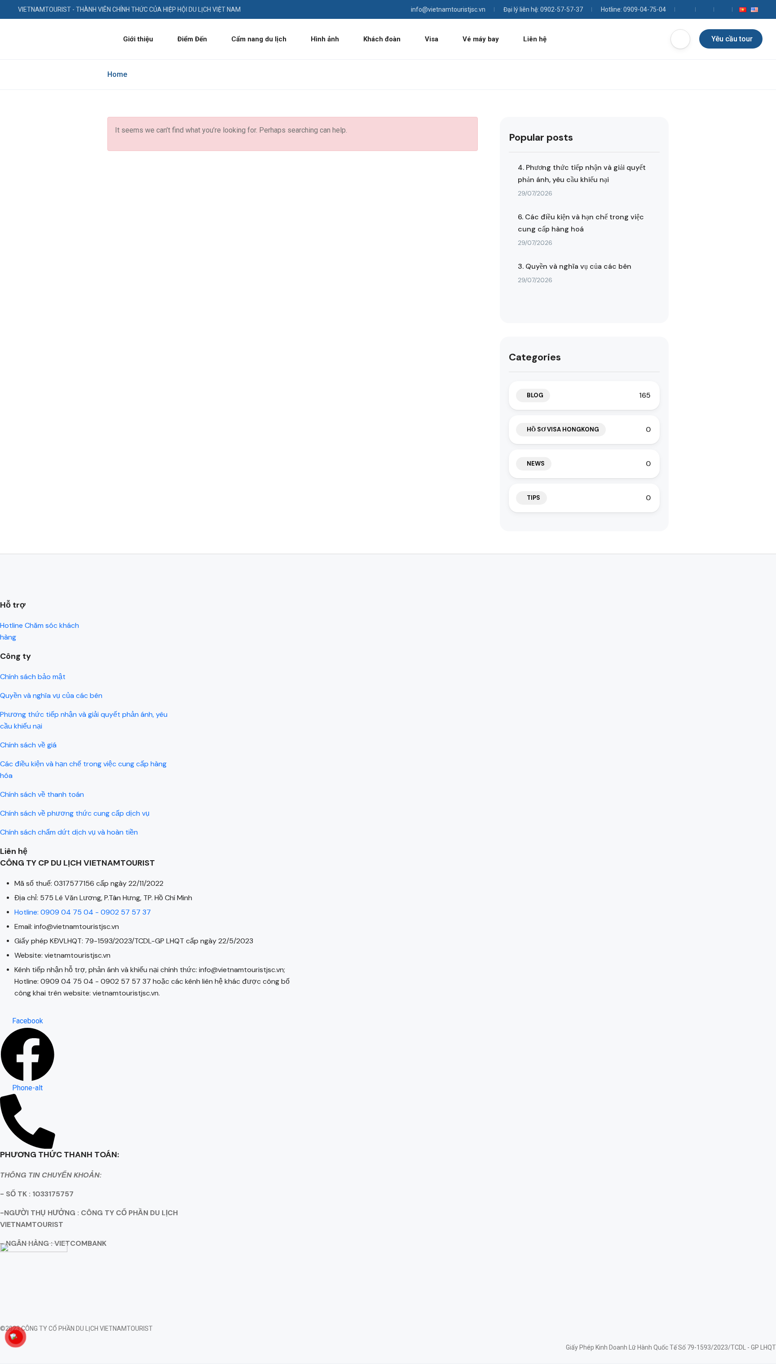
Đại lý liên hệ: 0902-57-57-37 (543, 9)
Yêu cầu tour (732, 39)
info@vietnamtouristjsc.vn (448, 9)
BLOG (535, 395)
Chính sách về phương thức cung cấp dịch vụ (75, 813)
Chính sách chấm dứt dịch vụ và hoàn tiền (69, 832)
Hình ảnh (325, 39)
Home (117, 74)
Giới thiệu (138, 39)
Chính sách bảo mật (33, 676)
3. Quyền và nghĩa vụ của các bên (574, 266)
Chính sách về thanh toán (42, 794)
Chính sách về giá (28, 745)
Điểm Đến (192, 39)
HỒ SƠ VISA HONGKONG (563, 429)
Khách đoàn (382, 39)
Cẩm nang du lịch (259, 39)
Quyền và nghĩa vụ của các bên (51, 695)
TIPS (533, 498)
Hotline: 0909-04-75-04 (633, 9)
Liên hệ (535, 39)
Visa (431, 39)
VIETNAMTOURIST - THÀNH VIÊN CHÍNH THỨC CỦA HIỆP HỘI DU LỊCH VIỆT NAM (129, 9)
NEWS (536, 463)
